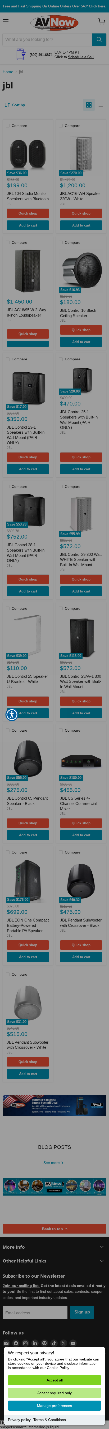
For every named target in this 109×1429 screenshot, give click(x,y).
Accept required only (54, 1393)
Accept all (55, 1380)
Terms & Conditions (49, 1420)
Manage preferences (54, 1406)
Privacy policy (19, 1420)
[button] (12, 714)
